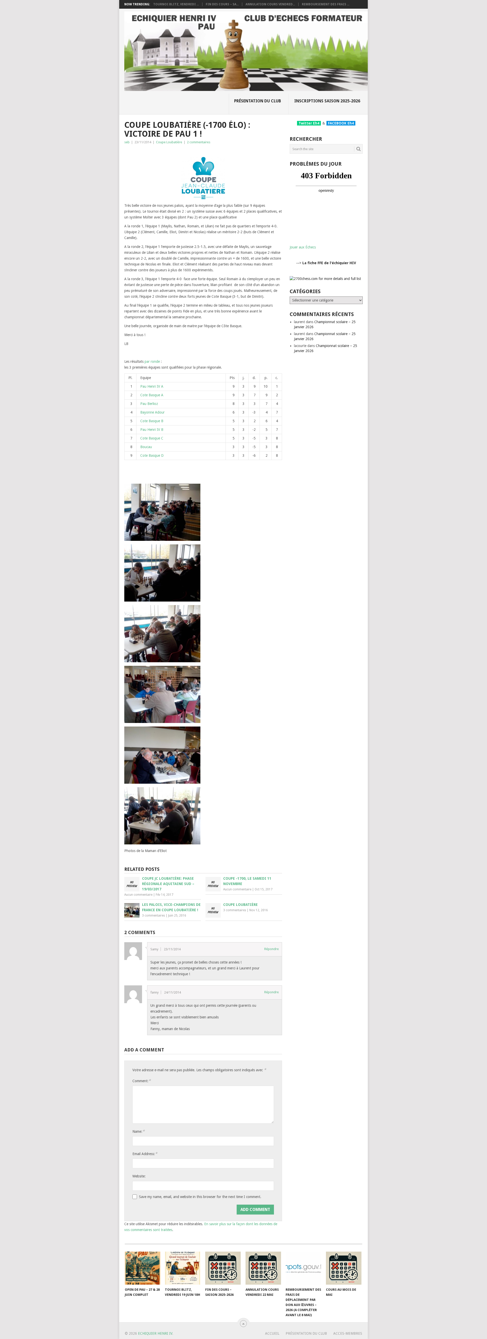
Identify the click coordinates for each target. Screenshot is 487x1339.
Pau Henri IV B (151, 430)
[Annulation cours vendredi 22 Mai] (263, 1268)
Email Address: (144, 1153)
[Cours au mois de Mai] (343, 1268)
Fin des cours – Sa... (222, 4)
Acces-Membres (347, 1333)
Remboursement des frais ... (325, 4)
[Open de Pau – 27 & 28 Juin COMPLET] (142, 1268)
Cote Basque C (151, 438)
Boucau (146, 447)
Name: (138, 1131)
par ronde (152, 361)
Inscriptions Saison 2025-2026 (327, 101)
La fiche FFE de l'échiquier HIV (329, 263)
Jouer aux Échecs (303, 247)
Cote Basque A (151, 395)
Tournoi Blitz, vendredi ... (176, 4)
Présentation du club (257, 101)
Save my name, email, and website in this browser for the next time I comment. (200, 1197)
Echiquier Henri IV (155, 1333)
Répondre (271, 949)
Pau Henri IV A (151, 386)
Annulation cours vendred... (270, 4)
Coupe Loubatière (169, 142)
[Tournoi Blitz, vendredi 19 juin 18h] (182, 1268)
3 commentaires (153, 915)
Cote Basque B (151, 421)
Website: (139, 1176)
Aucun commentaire (138, 894)
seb (127, 142)
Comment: (141, 1080)
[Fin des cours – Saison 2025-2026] (223, 1268)
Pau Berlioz (149, 404)
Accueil (272, 1333)
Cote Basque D (152, 455)
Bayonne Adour (152, 412)
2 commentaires (198, 142)
